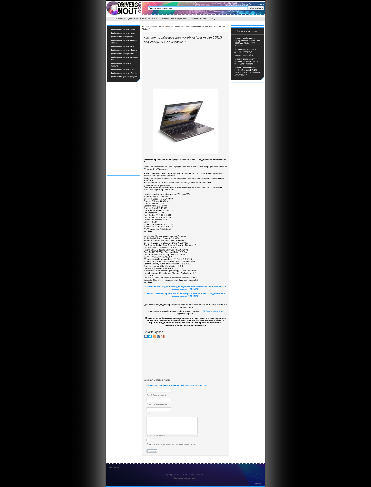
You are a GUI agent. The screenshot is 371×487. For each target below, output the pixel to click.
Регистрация (256, 4)
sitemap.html (114, 467)
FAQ (213, 19)
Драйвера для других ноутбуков (124, 77)
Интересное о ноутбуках (174, 19)
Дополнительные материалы (143, 19)
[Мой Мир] (158, 336)
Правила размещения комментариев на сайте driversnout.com (177, 385)
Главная (120, 19)
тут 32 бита (205, 311)
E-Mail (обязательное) (157, 404)
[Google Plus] (162, 336)
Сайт (149, 413)
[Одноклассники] (154, 336)
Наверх (258, 483)
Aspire (161, 27)
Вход (245, 4)
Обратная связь (199, 19)
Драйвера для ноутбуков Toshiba (124, 73)
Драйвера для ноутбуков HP (122, 46)
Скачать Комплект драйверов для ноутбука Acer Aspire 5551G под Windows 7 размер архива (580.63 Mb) (185, 294)
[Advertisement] (123, 129)
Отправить (151, 451)
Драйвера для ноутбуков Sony (123, 70)
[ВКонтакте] (146, 336)
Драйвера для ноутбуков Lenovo (124, 50)
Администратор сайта (243, 55)
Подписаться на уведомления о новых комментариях (172, 444)
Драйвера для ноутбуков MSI (122, 54)
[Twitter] (150, 336)
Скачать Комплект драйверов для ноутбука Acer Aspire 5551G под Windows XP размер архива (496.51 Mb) (185, 287)
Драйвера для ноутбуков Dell (122, 37)
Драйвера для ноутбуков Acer (123, 30)
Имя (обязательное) (156, 395)
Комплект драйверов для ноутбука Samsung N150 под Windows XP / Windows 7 (246, 61)
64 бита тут (217, 311)
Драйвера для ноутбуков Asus (123, 33)
